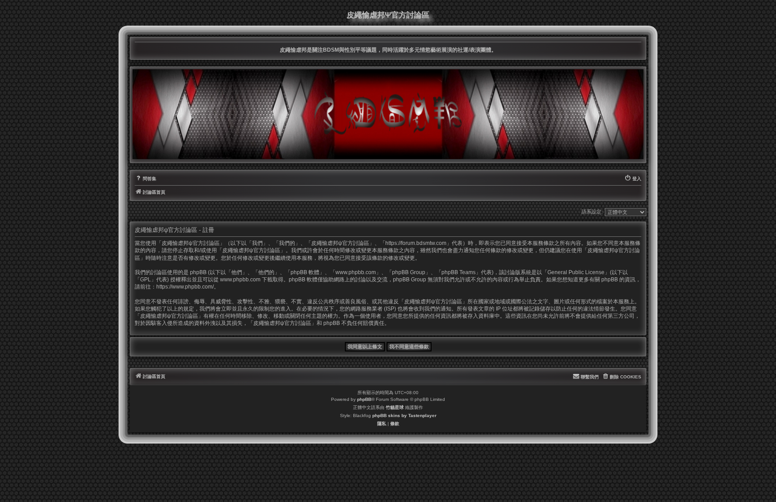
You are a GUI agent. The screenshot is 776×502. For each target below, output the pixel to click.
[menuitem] (145, 178)
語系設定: (592, 211)
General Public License (575, 272)
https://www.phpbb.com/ (185, 286)
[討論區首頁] (388, 114)
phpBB (364, 399)
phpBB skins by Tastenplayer (404, 415)
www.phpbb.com (240, 279)
